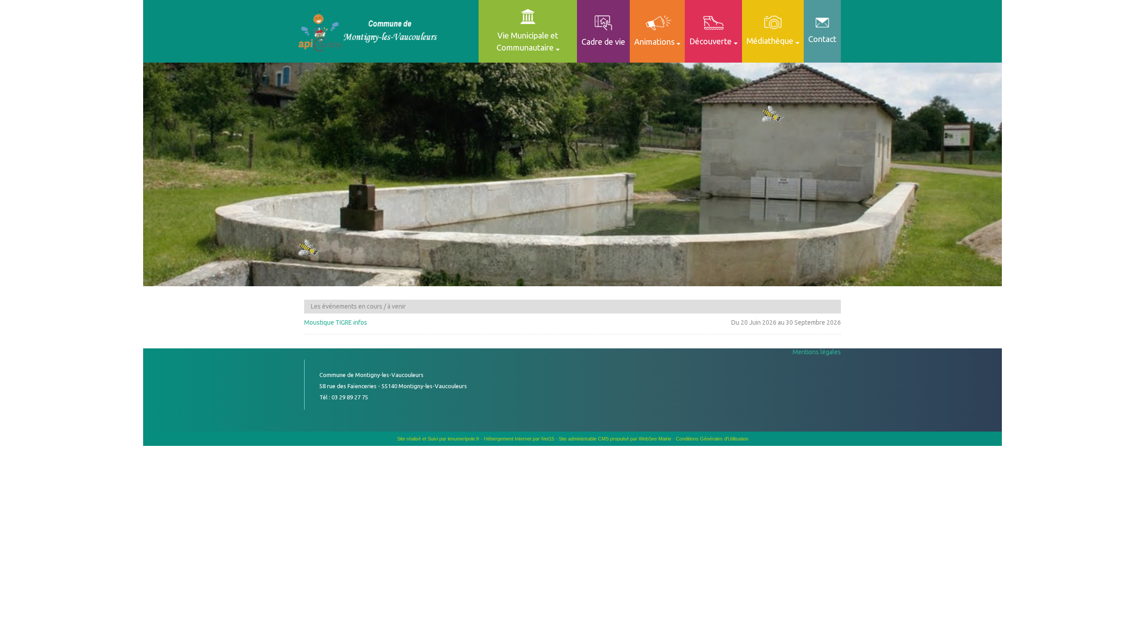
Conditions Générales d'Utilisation (712, 438)
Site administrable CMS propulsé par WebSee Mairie (615, 438)
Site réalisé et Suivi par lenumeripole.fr (438, 438)
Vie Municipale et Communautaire (527, 41)
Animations (654, 41)
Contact (822, 38)
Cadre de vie (603, 41)
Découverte (710, 41)
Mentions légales (817, 352)
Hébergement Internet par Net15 (519, 438)
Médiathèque (769, 40)
